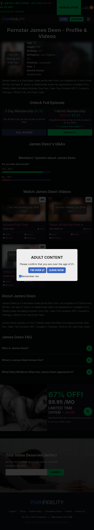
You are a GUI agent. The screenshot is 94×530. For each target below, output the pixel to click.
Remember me (30, 276)
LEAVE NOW (56, 270)
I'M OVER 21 (37, 270)
